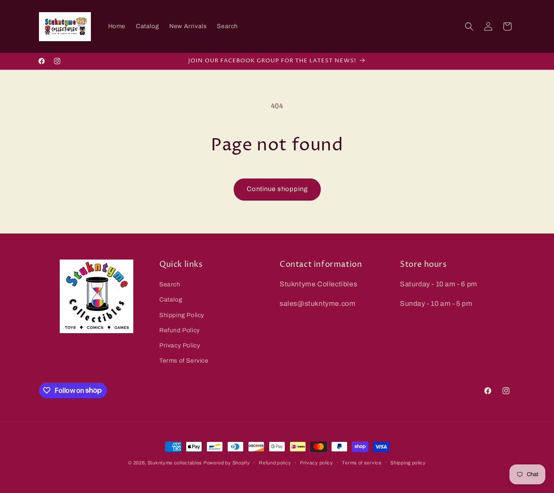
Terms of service (361, 462)
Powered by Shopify (226, 462)
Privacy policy (316, 462)
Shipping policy (408, 462)
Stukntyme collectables (175, 462)
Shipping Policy (181, 315)
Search (169, 284)
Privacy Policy (179, 345)
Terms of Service (184, 360)
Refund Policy (179, 330)
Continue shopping (277, 188)
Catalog (170, 300)
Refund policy (275, 462)
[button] (469, 26)
